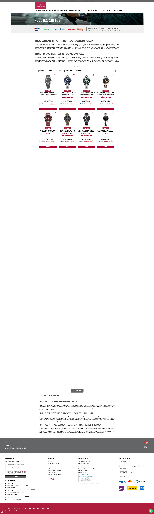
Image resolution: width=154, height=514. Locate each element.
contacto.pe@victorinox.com (125, 472)
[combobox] (109, 7)
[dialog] (2, 512)
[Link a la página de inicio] (36, 35)
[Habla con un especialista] (103, 10)
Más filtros (78, 70)
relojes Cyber (47, 50)
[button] (42, 70)
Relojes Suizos (41, 35)
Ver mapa (28, 485)
